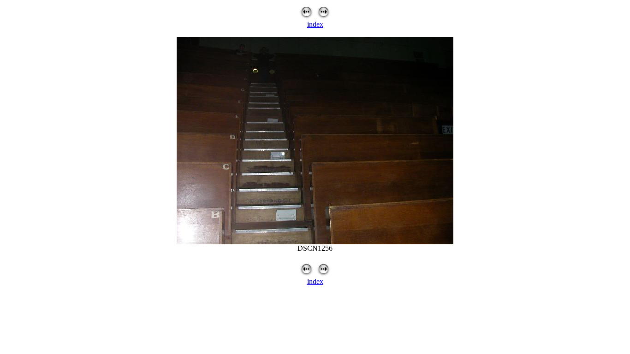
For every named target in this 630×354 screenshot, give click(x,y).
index (315, 24)
